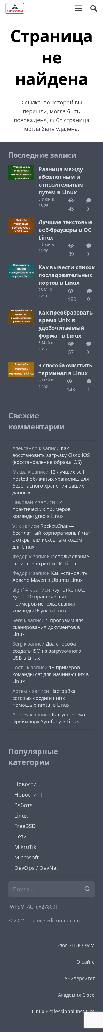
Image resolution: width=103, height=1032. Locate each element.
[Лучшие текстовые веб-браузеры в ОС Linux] (21, 222)
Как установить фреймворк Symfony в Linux (50, 718)
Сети (20, 836)
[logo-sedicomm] (14, 8)
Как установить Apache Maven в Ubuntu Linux (50, 576)
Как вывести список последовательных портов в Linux (66, 275)
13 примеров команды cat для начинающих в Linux (50, 674)
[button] (93, 8)
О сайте (85, 961)
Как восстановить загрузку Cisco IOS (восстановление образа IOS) (51, 455)
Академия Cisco (76, 994)
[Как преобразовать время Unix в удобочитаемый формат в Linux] (21, 313)
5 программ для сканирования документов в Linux (48, 627)
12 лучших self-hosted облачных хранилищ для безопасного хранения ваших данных (50, 482)
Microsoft (26, 857)
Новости (25, 784)
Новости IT (28, 794)
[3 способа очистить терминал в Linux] (21, 365)
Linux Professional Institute (63, 1011)
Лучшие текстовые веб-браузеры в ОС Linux (65, 229)
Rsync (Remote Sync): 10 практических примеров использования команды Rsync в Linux (48, 600)
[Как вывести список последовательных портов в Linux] (21, 267)
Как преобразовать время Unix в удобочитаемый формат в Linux (65, 324)
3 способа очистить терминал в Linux (65, 369)
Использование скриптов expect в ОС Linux (50, 559)
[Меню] (78, 8)
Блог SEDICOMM (75, 945)
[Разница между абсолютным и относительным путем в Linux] (21, 169)
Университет (80, 978)
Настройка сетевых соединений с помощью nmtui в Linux (44, 698)
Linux (21, 815)
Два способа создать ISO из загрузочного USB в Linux (46, 650)
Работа (23, 805)
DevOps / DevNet (36, 868)
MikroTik (25, 847)
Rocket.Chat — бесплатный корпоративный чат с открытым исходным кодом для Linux (51, 536)
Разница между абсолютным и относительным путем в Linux (60, 180)
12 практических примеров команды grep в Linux (41, 509)
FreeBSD (25, 826)
